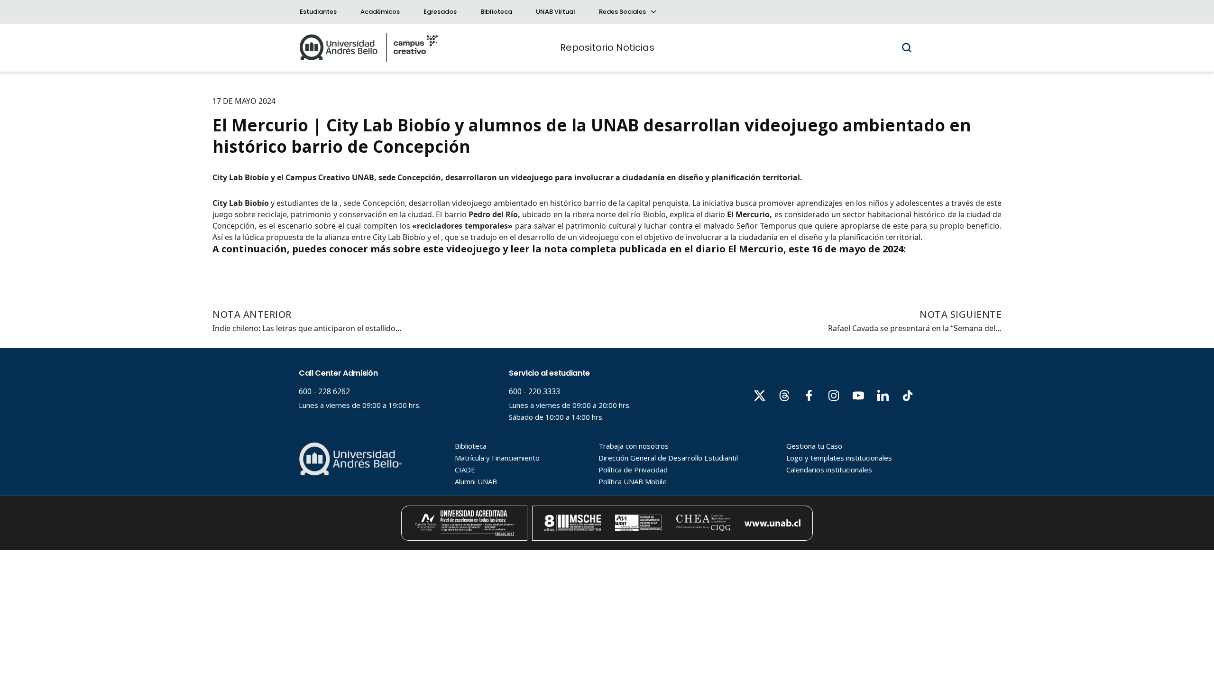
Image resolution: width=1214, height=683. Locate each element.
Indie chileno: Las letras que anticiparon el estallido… (307, 328)
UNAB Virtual (555, 11)
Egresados (440, 11)
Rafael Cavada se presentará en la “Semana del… (915, 328)
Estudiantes (318, 11)
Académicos (380, 11)
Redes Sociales (623, 11)
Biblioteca (496, 11)
